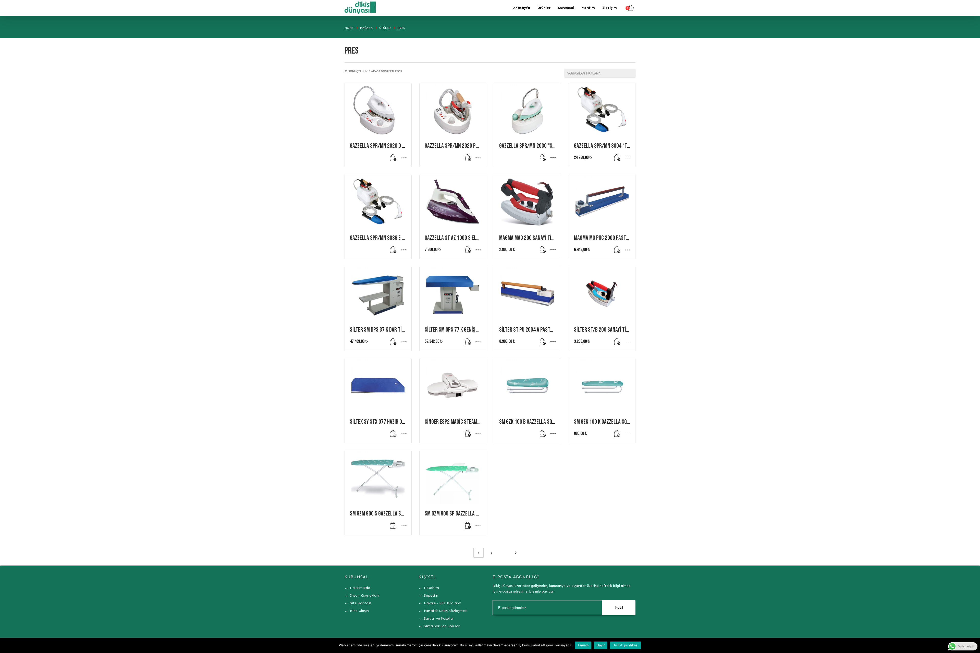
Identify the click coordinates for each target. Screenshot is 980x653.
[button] (617, 160)
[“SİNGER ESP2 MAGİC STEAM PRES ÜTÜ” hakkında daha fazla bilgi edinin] (468, 436)
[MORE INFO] (404, 160)
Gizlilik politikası (625, 645)
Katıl (619, 607)
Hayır (600, 645)
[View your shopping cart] (630, 8)
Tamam (583, 645)
